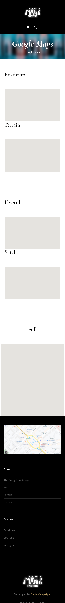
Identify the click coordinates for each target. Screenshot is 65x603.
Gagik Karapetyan (41, 594)
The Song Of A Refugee (17, 480)
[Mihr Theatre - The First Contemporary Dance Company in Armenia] (32, 13)
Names (8, 502)
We (5, 487)
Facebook (9, 530)
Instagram (10, 545)
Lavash (8, 494)
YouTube (9, 537)
